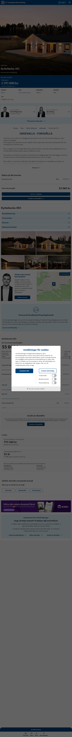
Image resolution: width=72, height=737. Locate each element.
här (33, 365)
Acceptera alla (24, 371)
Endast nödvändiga (47, 371)
